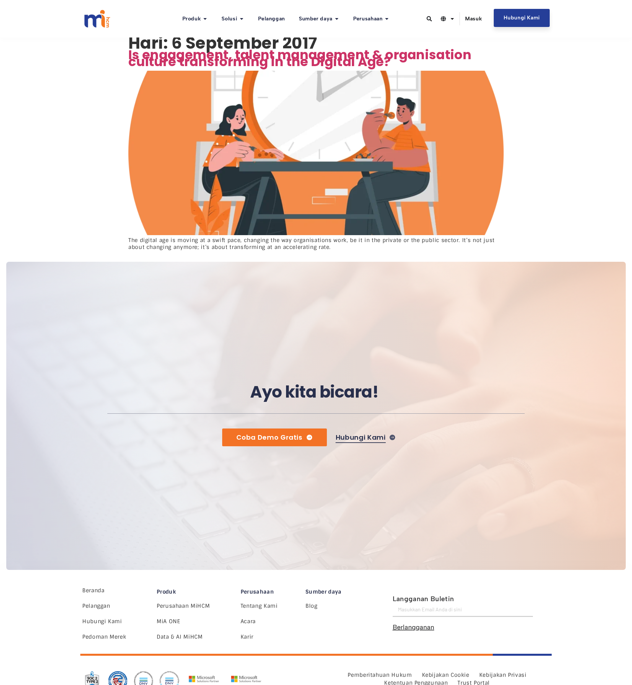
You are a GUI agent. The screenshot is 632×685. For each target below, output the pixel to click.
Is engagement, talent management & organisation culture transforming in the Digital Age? (299, 58)
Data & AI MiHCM (180, 636)
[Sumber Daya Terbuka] (336, 19)
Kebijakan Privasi (503, 675)
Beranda (93, 590)
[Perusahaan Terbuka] (386, 19)
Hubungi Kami (102, 621)
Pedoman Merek (104, 636)
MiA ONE (168, 621)
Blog (311, 605)
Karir (247, 636)
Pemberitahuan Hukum (380, 675)
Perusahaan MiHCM (183, 605)
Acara (248, 621)
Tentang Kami (259, 605)
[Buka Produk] (205, 19)
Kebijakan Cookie (445, 675)
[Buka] (452, 19)
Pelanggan (96, 605)
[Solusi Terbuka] (241, 19)
